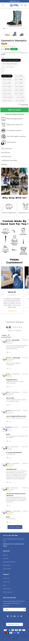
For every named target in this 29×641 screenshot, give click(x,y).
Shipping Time (6, 156)
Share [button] (9, 352)
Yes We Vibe (8, 636)
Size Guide (24, 104)
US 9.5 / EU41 (7, 93)
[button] (3, 5)
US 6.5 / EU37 (7, 83)
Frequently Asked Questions (14, 114)
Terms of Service (7, 592)
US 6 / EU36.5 (19, 79)
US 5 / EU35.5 (19, 76)
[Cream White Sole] (2, 69)
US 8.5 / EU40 (7, 90)
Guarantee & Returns (9, 160)
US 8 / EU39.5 (19, 86)
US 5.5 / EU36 (7, 79)
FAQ (4, 585)
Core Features (6, 148)
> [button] (15, 527)
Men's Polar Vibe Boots (10, 63)
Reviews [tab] (4, 335)
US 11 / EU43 (20, 97)
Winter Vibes (6, 565)
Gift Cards (5, 558)
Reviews (4, 164)
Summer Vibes (7, 568)
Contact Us (6, 578)
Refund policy (16, 636)
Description (5, 152)
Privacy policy (24, 636)
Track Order (6, 581)
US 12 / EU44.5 (19, 100)
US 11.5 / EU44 (7, 100)
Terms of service (15, 638)
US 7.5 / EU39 (7, 86)
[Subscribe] (24, 609)
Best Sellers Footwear (9, 562)
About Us (5, 555)
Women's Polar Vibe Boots (11, 60)
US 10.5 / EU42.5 (8, 97)
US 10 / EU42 (19, 93)
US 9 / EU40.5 (19, 90)
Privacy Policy (7, 588)
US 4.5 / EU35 (7, 76)
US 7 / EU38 (18, 83)
